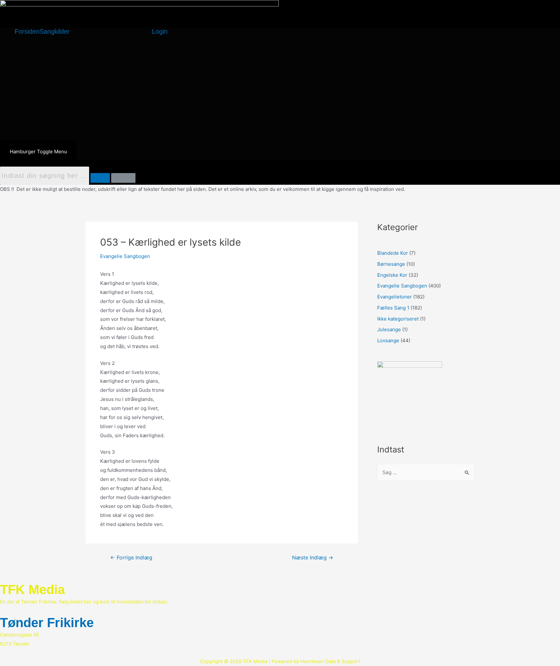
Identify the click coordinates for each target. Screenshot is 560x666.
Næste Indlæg (312, 557)
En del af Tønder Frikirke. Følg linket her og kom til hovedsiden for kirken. (84, 602)
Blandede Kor (392, 253)
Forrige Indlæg (131, 557)
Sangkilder (55, 31)
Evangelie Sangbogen (125, 256)
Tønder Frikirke (47, 622)
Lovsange (388, 340)
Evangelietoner (394, 297)
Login (160, 31)
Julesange (389, 329)
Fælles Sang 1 (393, 308)
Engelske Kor (392, 275)
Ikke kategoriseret (398, 319)
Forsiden (27, 31)
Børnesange (391, 264)
